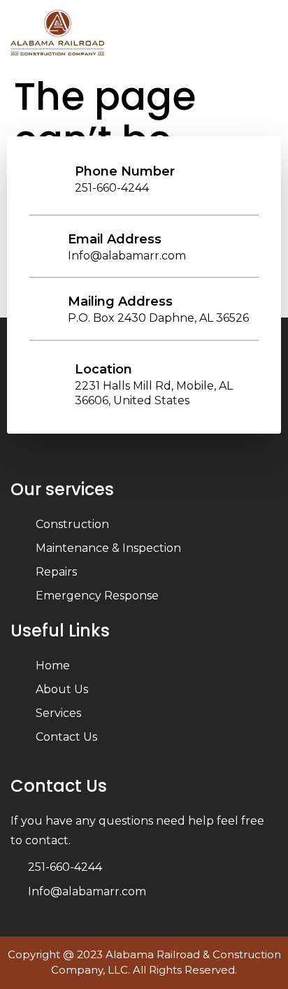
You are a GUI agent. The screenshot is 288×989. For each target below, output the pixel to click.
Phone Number (125, 171)
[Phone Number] (53, 172)
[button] (269, 35)
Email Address (114, 239)
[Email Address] (46, 239)
